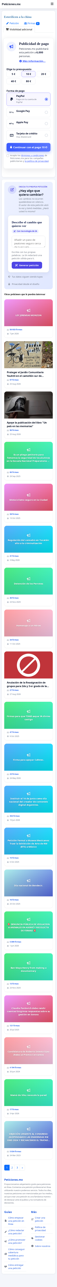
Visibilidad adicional (20, 29)
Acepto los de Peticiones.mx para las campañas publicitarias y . (29, 158)
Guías (8, 1212)
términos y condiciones (32, 155)
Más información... (34, 61)
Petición (14, 23)
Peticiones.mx (11, 4)
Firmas (32, 23)
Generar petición (29, 265)
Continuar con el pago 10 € (30, 147)
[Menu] (52, 4)
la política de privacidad (36, 161)
